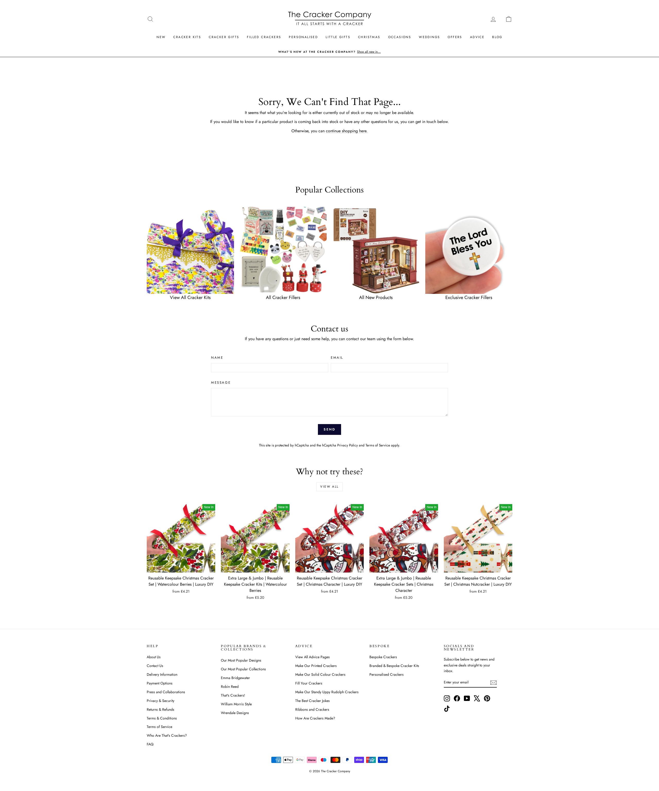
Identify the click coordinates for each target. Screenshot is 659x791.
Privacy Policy (347, 445)
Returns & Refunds (160, 709)
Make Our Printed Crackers (316, 665)
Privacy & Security (160, 700)
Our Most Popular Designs (241, 660)
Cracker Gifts (224, 37)
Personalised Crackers (386, 674)
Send (329, 429)
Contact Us (155, 665)
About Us (154, 657)
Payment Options (159, 683)
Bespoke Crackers (383, 657)
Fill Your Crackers (308, 683)
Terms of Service (378, 445)
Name (217, 357)
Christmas (369, 37)
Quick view (180, 567)
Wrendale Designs (235, 712)
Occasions (399, 37)
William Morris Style (236, 704)
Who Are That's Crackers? (167, 735)
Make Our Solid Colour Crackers (320, 674)
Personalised (303, 37)
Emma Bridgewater (235, 677)
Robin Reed (230, 686)
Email (337, 357)
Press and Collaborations (166, 692)
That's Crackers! (233, 695)
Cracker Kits (187, 37)
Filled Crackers (264, 37)
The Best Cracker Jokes (312, 700)
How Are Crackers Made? (315, 718)
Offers (455, 37)
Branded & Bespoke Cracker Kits (394, 665)
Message (221, 382)
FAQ (150, 744)
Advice (477, 37)
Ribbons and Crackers (312, 709)
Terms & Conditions (162, 718)
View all (329, 486)
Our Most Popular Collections (243, 669)
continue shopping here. (347, 131)
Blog (497, 37)
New (161, 37)
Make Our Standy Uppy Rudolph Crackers (327, 692)
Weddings (429, 37)
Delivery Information (162, 674)
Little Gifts (338, 37)
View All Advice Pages (312, 657)
